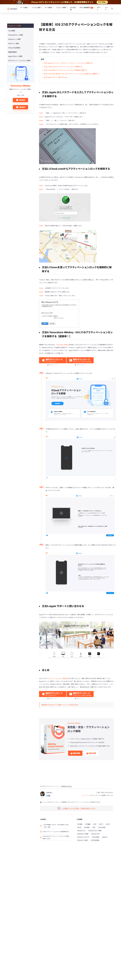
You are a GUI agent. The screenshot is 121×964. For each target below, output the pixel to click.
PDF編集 (87, 824)
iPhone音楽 (95, 837)
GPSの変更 (73, 8)
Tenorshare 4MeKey (20, 85)
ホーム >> (44, 802)
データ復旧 (23, 7)
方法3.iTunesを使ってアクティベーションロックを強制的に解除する (65, 70)
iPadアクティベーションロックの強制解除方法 (56, 831)
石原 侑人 (49, 792)
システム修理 (36, 7)
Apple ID (104, 837)
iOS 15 (108, 824)
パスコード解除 (61, 7)
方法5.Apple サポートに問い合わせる (55, 77)
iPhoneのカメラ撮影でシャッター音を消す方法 (63, 705)
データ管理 (48, 7)
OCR (94, 824)
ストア (106, 8)
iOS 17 (101, 824)
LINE (93, 827)
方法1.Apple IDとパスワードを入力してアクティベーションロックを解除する (68, 63)
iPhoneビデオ (95, 834)
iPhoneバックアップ (83, 837)
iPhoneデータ (81, 830)
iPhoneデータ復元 (82, 840)
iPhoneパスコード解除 (94, 830)
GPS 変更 (86, 827)
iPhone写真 (101, 827)
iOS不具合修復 (95, 840)
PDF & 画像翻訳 (85, 7)
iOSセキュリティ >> (54, 802)
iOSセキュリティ (66, 786)
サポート (99, 8)
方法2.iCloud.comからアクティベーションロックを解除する (63, 66)
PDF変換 (79, 824)
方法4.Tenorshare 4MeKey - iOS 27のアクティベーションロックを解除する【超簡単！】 (72, 74)
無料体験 (22, 100)
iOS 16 (79, 827)
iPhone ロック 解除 (14, 26)
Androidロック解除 (82, 834)
